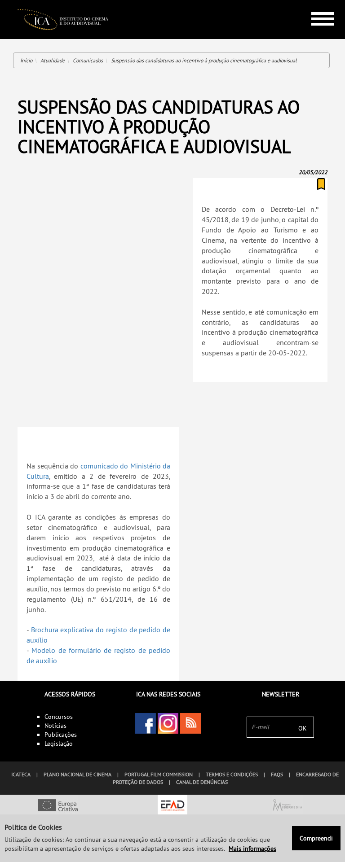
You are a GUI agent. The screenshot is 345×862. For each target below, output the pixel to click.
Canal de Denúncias (202, 782)
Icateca (21, 774)
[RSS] (190, 723)
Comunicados (88, 60)
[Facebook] (145, 723)
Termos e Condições (232, 774)
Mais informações (252, 848)
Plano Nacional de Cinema (77, 774)
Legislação (58, 743)
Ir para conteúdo (316, 3)
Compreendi (316, 838)
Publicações (60, 735)
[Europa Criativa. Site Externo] (57, 806)
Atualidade (52, 60)
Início (26, 60)
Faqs (277, 774)
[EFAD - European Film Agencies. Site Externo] (172, 806)
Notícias (55, 726)
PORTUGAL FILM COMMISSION (158, 774)
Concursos (58, 717)
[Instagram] (168, 723)
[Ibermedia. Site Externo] (287, 806)
